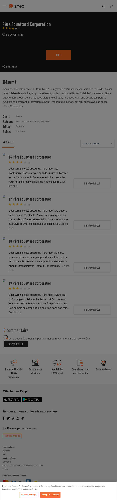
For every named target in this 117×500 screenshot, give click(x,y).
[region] (58, 491)
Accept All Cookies (50, 495)
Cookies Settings (28, 495)
